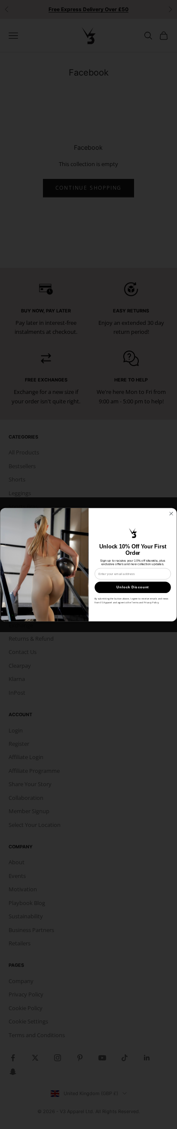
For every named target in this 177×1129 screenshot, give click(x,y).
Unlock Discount (132, 587)
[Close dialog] (171, 513)
